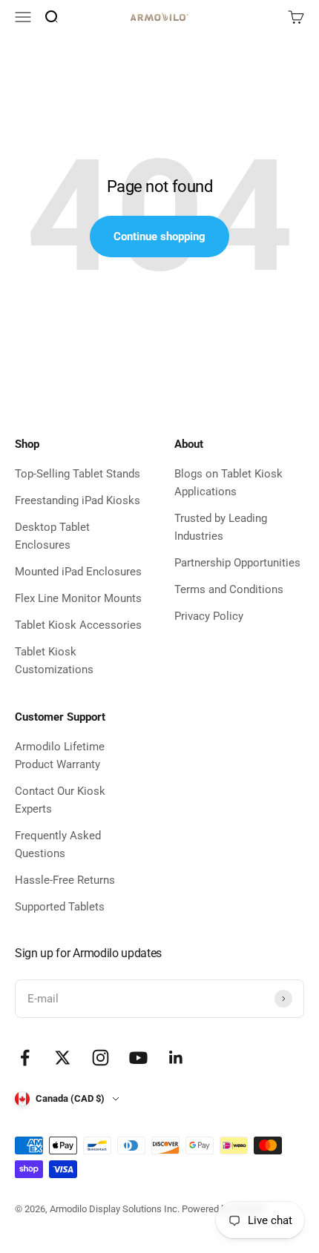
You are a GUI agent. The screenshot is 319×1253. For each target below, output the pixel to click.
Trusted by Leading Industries (220, 527)
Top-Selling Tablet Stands (77, 473)
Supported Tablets (60, 906)
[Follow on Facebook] (25, 1058)
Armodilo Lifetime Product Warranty (60, 755)
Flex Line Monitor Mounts (78, 598)
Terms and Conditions (228, 589)
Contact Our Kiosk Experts (60, 800)
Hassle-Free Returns (65, 880)
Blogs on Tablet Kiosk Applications (228, 482)
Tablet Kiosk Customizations (54, 660)
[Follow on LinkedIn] (176, 1058)
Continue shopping (159, 236)
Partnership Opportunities (237, 562)
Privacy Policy (208, 616)
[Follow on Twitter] (63, 1058)
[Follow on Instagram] (101, 1058)
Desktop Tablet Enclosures (52, 536)
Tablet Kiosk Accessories (78, 625)
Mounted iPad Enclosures (78, 571)
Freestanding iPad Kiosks (77, 500)
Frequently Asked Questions (58, 844)
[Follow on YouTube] (138, 1058)
